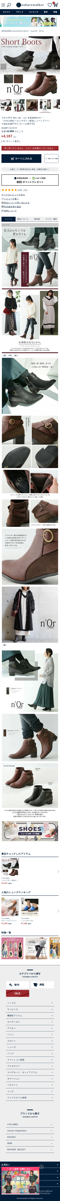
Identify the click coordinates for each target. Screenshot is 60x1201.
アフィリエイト (44, 1193)
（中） (10, 355)
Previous (3, 67)
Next (56, 67)
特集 (55, 12)
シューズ (34, 30)
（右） (15, 355)
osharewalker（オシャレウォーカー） (15, 30)
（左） (4, 355)
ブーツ (41, 30)
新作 (46, 12)
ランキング (33, 12)
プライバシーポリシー (45, 1191)
